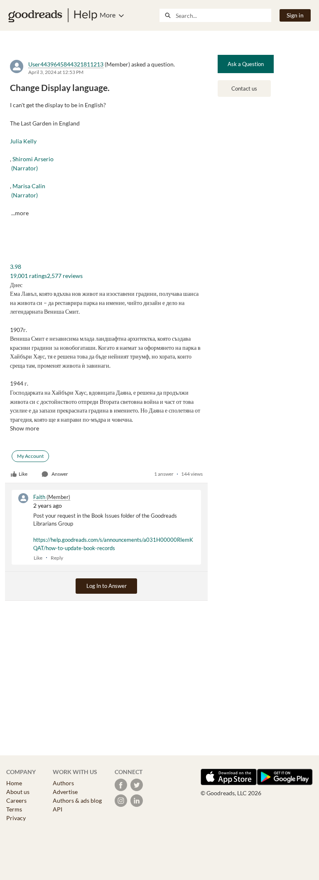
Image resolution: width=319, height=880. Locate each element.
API (57, 809)
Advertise (65, 791)
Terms (14, 809)
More (107, 15)
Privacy (16, 817)
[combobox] (223, 15)
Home (14, 783)
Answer (60, 474)
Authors (63, 783)
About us (17, 791)
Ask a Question (246, 64)
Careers (16, 800)
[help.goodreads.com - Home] (52, 15)
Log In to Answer (106, 586)
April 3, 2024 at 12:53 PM (55, 72)
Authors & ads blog (77, 800)
